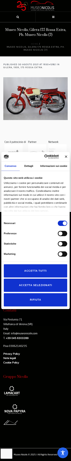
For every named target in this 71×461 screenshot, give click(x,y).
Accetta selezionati (35, 285)
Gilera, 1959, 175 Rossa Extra (22, 67)
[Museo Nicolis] (35, 5)
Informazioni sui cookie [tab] (53, 166)
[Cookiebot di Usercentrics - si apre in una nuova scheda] (45, 156)
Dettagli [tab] (28, 166)
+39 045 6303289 (17, 338)
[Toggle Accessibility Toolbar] (63, 453)
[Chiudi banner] (66, 156)
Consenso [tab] (10, 166)
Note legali (9, 358)
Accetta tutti (35, 270)
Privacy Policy (11, 353)
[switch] (62, 233)
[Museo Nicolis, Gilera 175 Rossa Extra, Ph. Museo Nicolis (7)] (35, 98)
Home (34, 43)
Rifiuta (35, 299)
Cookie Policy (11, 362)
